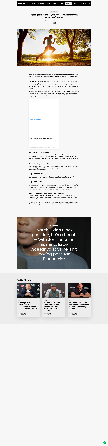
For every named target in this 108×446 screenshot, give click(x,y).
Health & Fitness (53, 11)
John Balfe (54, 22)
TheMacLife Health (40, 147)
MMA (19, 300)
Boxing (45, 300)
